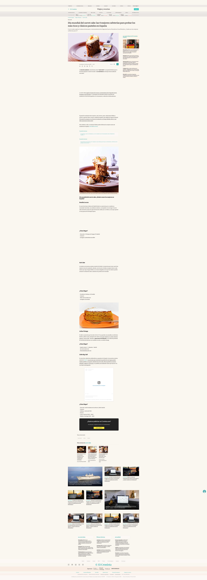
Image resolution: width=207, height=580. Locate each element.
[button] (204, 491)
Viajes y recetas (78, 17)
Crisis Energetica (110, 561)
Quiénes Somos (105, 572)
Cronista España (71, 17)
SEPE (99, 561)
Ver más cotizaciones (135, 15)
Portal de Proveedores (116, 572)
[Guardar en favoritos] (117, 64)
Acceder (136, 9)
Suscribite (96, 572)
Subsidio (117, 561)
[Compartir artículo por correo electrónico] (89, 66)
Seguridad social (135, 12)
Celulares (88, 561)
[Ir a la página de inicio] (73, 9)
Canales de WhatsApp (87, 572)
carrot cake (85, 17)
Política (100, 12)
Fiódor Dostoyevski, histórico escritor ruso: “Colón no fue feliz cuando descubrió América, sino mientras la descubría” (131, 57)
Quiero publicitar (100, 427)
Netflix (83, 561)
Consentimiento (117, 574)
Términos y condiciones (104, 574)
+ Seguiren (112, 64)
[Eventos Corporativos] (95, 569)
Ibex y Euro (93, 12)
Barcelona (95, 126)
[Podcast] (107, 568)
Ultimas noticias (71, 12)
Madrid (91, 126)
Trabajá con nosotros (127, 572)
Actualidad (109, 12)
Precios (103, 561)
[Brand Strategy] (101, 569)
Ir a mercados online (71, 15)
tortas (84, 438)
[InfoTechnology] (115, 568)
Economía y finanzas (83, 12)
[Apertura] (89, 569)
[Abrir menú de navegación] (68, 9)
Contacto (77, 572)
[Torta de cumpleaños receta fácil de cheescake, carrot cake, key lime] (103, 449)
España (88, 438)
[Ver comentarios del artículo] (92, 66)
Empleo (94, 561)
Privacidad (112, 574)
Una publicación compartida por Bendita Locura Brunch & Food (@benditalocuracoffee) (100, 399)
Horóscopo (123, 561)
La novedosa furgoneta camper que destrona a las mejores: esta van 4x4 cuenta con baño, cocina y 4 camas (131, 76)
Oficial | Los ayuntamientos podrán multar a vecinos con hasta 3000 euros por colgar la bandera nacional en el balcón (131, 51)
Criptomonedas (118, 12)
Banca (127, 12)
